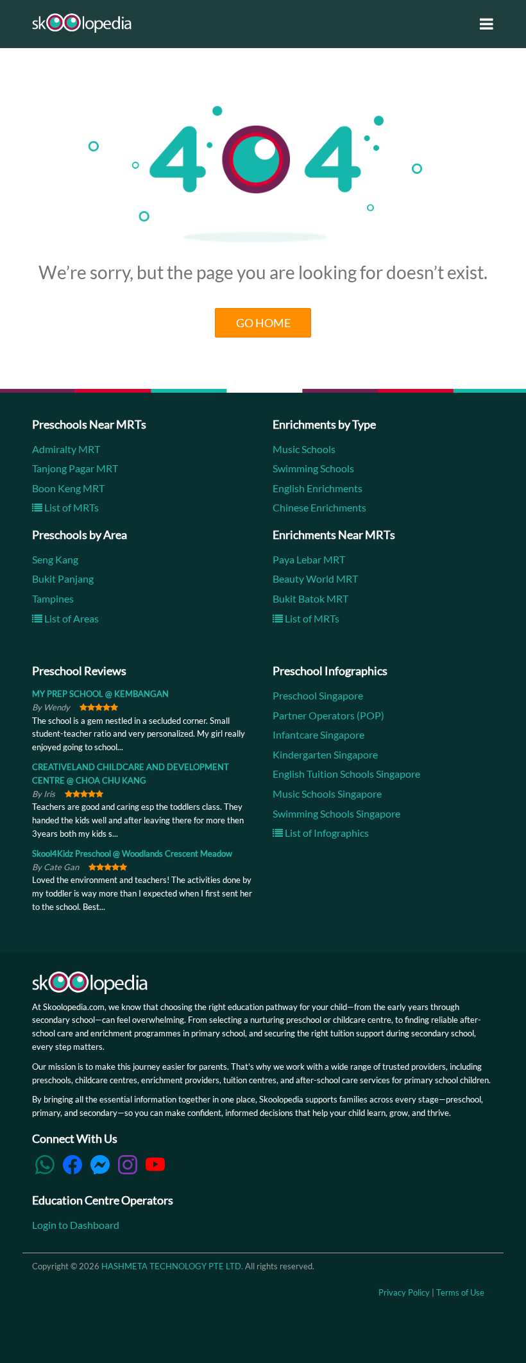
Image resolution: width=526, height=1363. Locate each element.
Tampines (53, 598)
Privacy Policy (404, 1292)
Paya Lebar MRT (309, 559)
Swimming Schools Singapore (336, 813)
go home (263, 323)
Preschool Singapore (318, 695)
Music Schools (304, 449)
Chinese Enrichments (319, 507)
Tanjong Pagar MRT (75, 468)
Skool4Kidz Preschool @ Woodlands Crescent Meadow (132, 853)
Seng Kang (55, 559)
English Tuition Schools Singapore (346, 773)
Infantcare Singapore (318, 734)
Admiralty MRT (66, 449)
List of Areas (70, 618)
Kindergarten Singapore (325, 754)
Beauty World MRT (315, 578)
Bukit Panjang (63, 578)
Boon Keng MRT (68, 488)
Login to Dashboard (75, 1225)
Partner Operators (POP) (328, 715)
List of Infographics (326, 833)
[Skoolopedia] (81, 23)
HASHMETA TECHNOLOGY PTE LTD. (172, 1266)
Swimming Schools (313, 468)
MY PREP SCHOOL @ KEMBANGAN (100, 694)
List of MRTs (70, 507)
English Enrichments (317, 488)
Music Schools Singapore (327, 793)
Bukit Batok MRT (310, 598)
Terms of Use (460, 1292)
